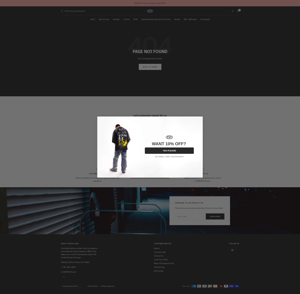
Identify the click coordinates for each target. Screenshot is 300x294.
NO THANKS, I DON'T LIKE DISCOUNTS (169, 157)
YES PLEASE (169, 150)
